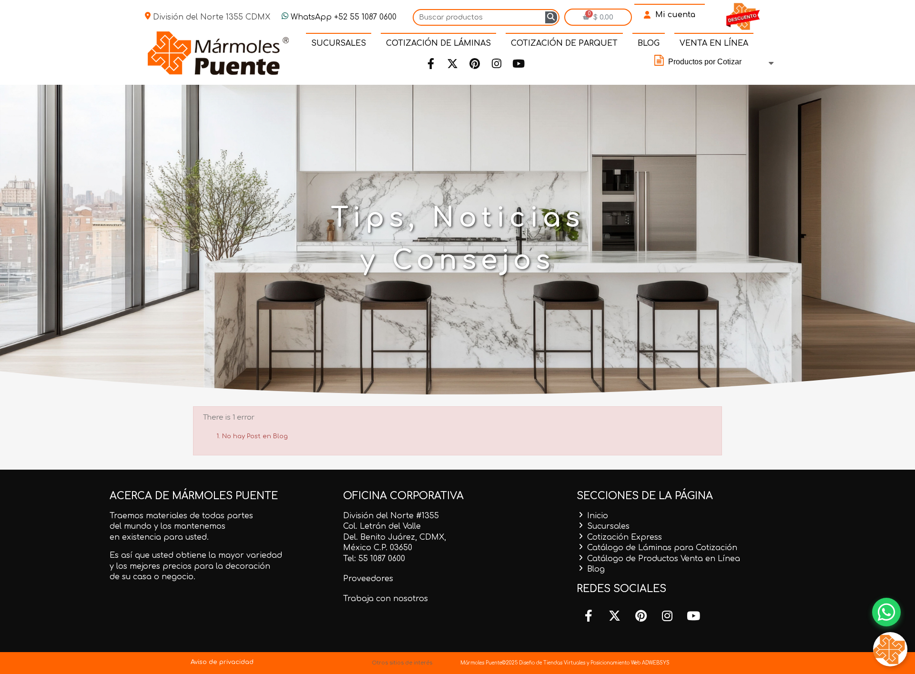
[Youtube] (518, 64)
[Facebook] (431, 64)
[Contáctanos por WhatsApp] (886, 612)
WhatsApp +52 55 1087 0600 (342, 17)
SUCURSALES (338, 43)
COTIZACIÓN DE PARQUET (564, 43)
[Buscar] (551, 17)
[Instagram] (497, 64)
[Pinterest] (475, 64)
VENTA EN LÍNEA (714, 43)
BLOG (649, 43)
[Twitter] (453, 64)
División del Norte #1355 (391, 516)
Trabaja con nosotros (385, 598)
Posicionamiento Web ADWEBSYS (630, 662)
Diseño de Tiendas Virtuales (551, 662)
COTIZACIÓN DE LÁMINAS (438, 43)
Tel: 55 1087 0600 (374, 558)
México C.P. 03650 (377, 547)
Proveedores (368, 578)
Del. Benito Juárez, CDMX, (394, 537)
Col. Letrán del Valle (382, 526)
